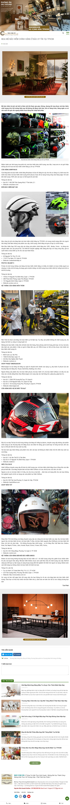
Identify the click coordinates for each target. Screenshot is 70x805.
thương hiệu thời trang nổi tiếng (52, 658)
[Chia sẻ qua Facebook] (17, 654)
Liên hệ (23, 792)
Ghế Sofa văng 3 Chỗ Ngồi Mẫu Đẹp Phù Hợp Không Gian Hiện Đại (43, 716)
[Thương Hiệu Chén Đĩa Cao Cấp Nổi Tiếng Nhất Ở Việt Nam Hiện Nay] (11, 706)
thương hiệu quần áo (37, 658)
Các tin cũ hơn (7, 681)
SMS (27, 803)
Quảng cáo (30, 792)
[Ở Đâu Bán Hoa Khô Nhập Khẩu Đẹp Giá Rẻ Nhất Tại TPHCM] (11, 753)
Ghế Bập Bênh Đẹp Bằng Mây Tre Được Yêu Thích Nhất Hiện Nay (43, 685)
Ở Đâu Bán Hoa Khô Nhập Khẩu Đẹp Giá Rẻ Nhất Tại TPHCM (41, 748)
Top (62, 803)
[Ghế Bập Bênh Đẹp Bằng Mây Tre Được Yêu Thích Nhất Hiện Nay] (11, 690)
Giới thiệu (17, 792)
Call (9, 803)
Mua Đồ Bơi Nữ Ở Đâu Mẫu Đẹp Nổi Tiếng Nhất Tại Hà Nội (40, 732)
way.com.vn (56, 164)
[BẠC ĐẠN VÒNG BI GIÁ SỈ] (35, 15)
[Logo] (9, 33)
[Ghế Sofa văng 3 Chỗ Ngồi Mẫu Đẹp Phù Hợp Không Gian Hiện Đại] (11, 721)
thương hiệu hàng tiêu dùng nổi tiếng (20, 658)
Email (44, 803)
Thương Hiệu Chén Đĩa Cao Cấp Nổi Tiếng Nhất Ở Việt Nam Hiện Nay (44, 701)
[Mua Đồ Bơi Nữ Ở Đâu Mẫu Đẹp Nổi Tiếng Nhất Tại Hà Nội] (11, 737)
